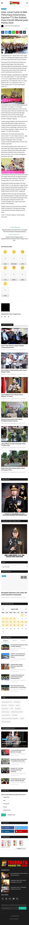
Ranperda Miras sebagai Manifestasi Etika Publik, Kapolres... (17, 666)
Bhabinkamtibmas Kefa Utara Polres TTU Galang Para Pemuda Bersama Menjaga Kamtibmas (14, 230)
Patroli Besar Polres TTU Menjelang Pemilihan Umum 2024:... (18, 888)
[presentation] (22, 577)
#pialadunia (18, 708)
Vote (3, 815)
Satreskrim (11, 705)
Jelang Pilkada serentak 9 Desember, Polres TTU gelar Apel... (13, 444)
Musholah (14, 715)
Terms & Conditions (13, 919)
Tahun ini (23, 640)
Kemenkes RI (17, 702)
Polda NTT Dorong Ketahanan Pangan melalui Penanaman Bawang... (18, 655)
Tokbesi (22, 718)
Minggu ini (5, 640)
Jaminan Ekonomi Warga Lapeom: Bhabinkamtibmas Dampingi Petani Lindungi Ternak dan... (14, 238)
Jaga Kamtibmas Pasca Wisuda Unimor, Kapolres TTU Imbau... (12, 395)
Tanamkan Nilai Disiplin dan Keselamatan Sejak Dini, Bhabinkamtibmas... (17, 677)
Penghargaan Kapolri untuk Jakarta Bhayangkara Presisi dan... (18, 881)
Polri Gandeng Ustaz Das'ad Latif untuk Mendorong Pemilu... (19, 874)
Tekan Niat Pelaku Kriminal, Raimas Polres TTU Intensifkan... (19, 686)
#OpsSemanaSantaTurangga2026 (10, 718)
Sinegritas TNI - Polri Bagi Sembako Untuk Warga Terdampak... (17, 770)
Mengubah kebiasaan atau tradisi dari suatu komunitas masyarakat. (14, 594)
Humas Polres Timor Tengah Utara (12, 26)
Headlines (4, 8)
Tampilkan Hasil (11, 815)
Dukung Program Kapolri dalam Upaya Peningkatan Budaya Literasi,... (11, 420)
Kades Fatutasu (5, 712)
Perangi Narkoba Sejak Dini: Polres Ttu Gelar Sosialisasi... (19, 645)
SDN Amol (4, 705)
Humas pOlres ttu (6, 715)
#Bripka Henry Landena (17, 712)
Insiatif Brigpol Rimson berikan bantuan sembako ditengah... (18, 779)
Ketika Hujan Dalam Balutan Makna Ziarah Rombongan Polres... (13, 469)
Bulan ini (14, 640)
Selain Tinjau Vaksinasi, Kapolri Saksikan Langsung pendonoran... (12, 346)
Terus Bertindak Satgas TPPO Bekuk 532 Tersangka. (18, 751)
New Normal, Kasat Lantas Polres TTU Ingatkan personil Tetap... (19, 760)
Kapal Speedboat (6, 721)
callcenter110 (5, 708)
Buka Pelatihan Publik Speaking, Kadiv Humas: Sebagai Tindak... (14, 371)
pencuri (17, 705)
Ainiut (11, 708)
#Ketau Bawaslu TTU (7, 702)
